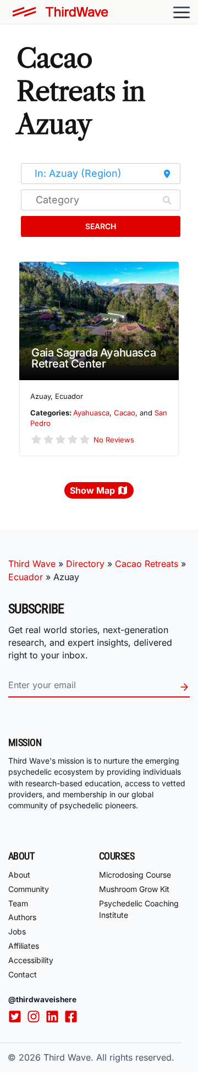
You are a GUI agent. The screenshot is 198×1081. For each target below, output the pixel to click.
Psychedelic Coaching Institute (139, 909)
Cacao (124, 412)
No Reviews (114, 439)
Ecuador (25, 576)
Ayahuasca (91, 412)
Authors (22, 917)
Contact (22, 974)
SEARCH (100, 226)
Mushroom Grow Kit (134, 889)
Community (28, 889)
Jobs (17, 931)
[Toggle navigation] (181, 12)
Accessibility (30, 960)
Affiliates (23, 945)
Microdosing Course (135, 874)
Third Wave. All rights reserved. (108, 1057)
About (19, 874)
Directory (85, 563)
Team (18, 903)
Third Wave (32, 563)
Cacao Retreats (146, 563)
